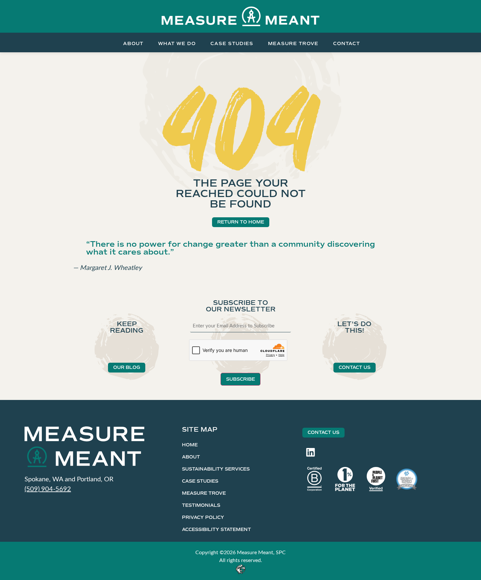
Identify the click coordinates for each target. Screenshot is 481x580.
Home (190, 445)
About (133, 43)
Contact (346, 43)
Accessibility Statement (216, 529)
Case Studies (231, 43)
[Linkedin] (310, 452)
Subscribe (240, 379)
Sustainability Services (216, 469)
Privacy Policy (203, 517)
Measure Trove (293, 43)
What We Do (177, 43)
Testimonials (201, 505)
